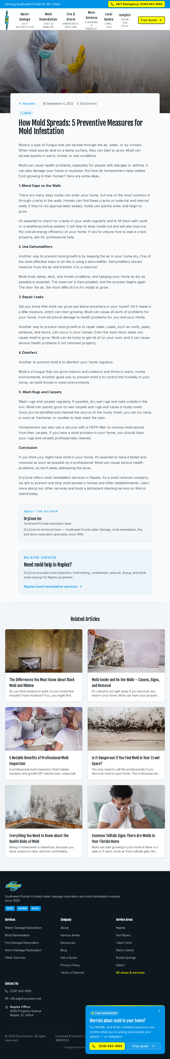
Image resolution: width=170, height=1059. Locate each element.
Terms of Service (72, 972)
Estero (120, 965)
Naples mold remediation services (50, 586)
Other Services (15, 957)
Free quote (140, 1046)
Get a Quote (69, 957)
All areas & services (130, 972)
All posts (29, 103)
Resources (68, 942)
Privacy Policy (70, 965)
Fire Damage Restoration (22, 942)
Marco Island (125, 950)
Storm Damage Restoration (23, 950)
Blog (64, 950)
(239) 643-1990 (110, 1046)
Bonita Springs (126, 957)
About (65, 927)
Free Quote (149, 20)
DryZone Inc (33, 518)
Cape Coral (124, 942)
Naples (121, 927)
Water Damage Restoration (23, 927)
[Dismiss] (159, 1011)
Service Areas (70, 935)
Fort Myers (123, 935)
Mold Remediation (17, 935)
